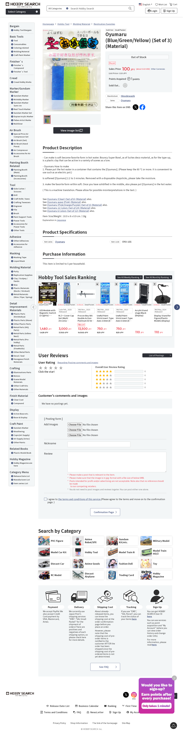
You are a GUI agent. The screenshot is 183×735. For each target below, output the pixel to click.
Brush (16, 213)
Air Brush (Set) (20, 140)
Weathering (19, 431)
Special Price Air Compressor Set (21, 135)
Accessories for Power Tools (20, 225)
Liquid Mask (19, 261)
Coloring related (21, 47)
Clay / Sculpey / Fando (21, 280)
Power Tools (19, 220)
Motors (17, 375)
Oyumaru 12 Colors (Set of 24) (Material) (68, 208)
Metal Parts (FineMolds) (19, 347)
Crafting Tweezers (22, 202)
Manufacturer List (22, 479)
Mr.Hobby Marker (21, 99)
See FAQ (104, 666)
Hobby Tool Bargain (22, 30)
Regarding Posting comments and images (77, 362)
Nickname (50, 443)
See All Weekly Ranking (128, 277)
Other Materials (21, 389)
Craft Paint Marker (22, 55)
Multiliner (18, 123)
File (15, 209)
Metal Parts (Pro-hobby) (21, 341)
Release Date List (22, 476)
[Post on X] (135, 107)
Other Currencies (158, 69)
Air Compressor (21, 150)
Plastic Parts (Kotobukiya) (19, 315)
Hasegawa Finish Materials (21, 360)
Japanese (61, 220)
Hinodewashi (128, 96)
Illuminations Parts (22, 372)
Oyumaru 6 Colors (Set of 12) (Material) (68, 211)
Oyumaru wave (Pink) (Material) (64, 202)
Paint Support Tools (23, 217)
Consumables (20, 44)
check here (81, 637)
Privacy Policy (59, 723)
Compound (19, 403)
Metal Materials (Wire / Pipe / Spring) (23, 295)
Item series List (21, 483)
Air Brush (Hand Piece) (21, 145)
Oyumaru (126, 100)
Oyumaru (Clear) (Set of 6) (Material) (66, 199)
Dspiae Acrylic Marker (23, 116)
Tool (16, 40)
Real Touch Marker (22, 109)
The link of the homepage (104, 723)
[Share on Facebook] (142, 107)
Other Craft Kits (21, 385)
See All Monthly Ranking (157, 277)
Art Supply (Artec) (22, 438)
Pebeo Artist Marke (22, 120)
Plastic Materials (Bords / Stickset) (22, 289)
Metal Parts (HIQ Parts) (21, 328)
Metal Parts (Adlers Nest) (22, 335)
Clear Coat (18, 399)
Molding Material (21, 51)
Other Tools (19, 230)
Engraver (18, 206)
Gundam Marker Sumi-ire (21, 104)
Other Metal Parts (22, 352)
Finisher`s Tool (21, 71)
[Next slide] (177, 307)
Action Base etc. (21, 413)
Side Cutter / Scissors (19, 190)
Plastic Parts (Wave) (23, 320)
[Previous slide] (33, 307)
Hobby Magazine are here (23, 464)
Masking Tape (20, 257)
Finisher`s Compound (19, 66)
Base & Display (20, 417)
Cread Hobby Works (22, 82)
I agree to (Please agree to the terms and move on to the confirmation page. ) (106, 501)
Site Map (126, 723)
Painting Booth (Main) (20, 171)
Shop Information (79, 723)
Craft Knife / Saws (22, 198)
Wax (16, 284)
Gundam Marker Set (23, 112)
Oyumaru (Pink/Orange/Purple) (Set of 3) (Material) (74, 205)
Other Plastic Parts (22, 324)
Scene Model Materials (19, 380)
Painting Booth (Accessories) (20, 177)
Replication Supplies (23, 275)
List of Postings (156, 355)
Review (48, 453)
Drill (15, 195)
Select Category (17, 11)
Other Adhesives (21, 240)
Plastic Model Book (22, 452)
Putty (16, 271)
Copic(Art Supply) (22, 435)
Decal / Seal (19, 355)
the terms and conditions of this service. (79, 499)
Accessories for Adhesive (20, 245)
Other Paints (19, 442)
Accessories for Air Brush (22, 155)
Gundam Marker (21, 95)
